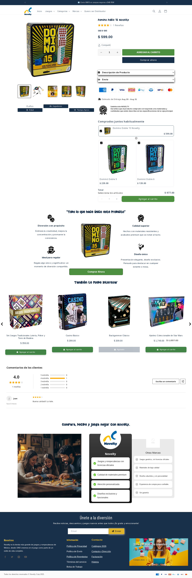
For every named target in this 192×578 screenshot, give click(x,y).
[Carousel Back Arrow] (2, 324)
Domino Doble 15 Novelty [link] (126, 128)
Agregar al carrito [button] (148, 199)
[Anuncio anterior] (25, 2)
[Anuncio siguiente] (167, 2)
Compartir (106, 45)
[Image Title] (5, 557)
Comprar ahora (148, 60)
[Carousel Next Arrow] (190, 324)
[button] (50, 11)
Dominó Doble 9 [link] (108, 179)
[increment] (117, 52)
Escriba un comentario (166, 381)
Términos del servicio (76, 562)
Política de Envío (74, 551)
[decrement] (101, 52)
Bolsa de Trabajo (74, 567)
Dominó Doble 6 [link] (145, 179)
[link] (107, 131)
